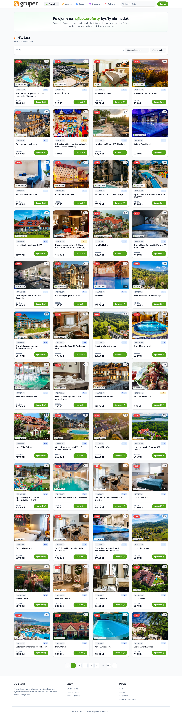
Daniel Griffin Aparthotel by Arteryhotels (68, 397)
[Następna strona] (114, 665)
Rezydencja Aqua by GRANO (68, 295)
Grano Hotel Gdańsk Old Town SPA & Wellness (150, 246)
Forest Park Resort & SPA (145, 93)
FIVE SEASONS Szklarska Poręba (110, 194)
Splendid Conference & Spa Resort (32, 646)
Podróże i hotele (73, 692)
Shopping (96, 4)
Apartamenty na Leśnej (26, 144)
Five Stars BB (101, 598)
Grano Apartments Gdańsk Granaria (28, 296)
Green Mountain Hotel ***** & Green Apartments (68, 448)
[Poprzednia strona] (67, 665)
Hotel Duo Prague (103, 93)
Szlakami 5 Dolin (62, 598)
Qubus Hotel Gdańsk (64, 194)
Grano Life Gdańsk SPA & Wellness (71, 497)
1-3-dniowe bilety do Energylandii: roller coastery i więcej (71, 145)
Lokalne (68, 4)
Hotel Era (99, 295)
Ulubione (111, 4)
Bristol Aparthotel (142, 144)
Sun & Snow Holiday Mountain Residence (108, 498)
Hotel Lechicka (141, 497)
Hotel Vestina (140, 598)
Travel (81, 4)
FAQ (121, 689)
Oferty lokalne (72, 689)
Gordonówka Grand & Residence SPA (70, 347)
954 (109, 665)
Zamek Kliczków (102, 447)
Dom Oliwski (61, 646)
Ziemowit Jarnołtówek (26, 396)
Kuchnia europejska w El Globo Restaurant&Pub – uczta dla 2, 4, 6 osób (70, 246)
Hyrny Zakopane (141, 548)
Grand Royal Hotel (142, 346)
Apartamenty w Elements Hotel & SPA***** (149, 195)
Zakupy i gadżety (73, 696)
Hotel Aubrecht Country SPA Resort (147, 448)
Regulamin (123, 696)
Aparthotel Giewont (104, 396)
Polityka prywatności (127, 699)
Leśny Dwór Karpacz (143, 646)
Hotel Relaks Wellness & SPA (29, 245)
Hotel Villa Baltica (24, 447)
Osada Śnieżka (62, 93)
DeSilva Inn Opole (24, 548)
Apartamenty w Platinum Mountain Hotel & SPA (27, 498)
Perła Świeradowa (103, 646)
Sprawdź (40, 102)
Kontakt (122, 692)
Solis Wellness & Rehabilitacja (147, 295)
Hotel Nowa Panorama (26, 194)
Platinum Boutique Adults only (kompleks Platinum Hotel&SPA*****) (30, 94)
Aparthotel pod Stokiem (106, 346)
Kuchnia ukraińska (142, 396)
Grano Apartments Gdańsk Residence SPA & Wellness (107, 549)
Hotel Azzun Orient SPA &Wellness (111, 144)
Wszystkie (53, 4)
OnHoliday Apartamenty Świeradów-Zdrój (27, 347)
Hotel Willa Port (102, 245)
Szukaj (163, 4)
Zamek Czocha (22, 598)
